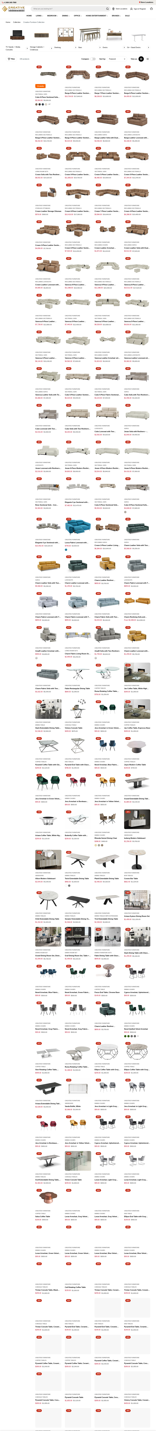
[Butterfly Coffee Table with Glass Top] (78, 819)
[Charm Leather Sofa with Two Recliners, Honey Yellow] (48, 564)
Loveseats (99, 428)
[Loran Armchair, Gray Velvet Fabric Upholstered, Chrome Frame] (78, 1197)
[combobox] (71, 9)
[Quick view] (58, 69)
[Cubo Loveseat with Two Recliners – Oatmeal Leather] (108, 412)
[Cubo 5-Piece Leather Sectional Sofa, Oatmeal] (78, 376)
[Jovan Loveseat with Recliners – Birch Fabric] (48, 449)
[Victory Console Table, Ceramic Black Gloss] (78, 1418)
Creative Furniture (42, 91)
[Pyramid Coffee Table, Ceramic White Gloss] (48, 1344)
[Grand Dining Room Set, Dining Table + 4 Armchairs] (48, 937)
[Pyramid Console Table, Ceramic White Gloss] (137, 1344)
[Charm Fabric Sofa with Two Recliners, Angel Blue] (108, 601)
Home (8, 22)
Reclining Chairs (101, 245)
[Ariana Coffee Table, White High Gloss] (48, 819)
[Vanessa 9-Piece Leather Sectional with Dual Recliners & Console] (108, 266)
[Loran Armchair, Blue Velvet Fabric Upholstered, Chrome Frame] (108, 1234)
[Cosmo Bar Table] (137, 859)
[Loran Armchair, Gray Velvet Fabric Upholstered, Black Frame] (108, 1197)
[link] (17, 38)
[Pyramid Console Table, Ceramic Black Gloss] (108, 1381)
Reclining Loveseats (132, 135)
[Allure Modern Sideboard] (48, 859)
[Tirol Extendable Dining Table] (108, 900)
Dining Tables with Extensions (106, 916)
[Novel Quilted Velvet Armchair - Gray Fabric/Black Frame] (135, 1036)
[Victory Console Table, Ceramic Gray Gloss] (48, 1418)
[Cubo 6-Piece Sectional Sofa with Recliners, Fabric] (137, 486)
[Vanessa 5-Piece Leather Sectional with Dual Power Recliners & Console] (137, 302)
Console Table (70, 725)
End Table (128, 1213)
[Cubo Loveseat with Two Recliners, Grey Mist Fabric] (48, 412)
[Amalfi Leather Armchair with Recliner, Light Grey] (48, 635)
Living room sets (41, 171)
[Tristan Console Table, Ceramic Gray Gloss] (137, 1271)
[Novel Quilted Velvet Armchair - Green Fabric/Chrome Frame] (125, 1036)
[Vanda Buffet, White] (78, 1087)
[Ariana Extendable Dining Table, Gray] (48, 1087)
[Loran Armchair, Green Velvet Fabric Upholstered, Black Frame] (48, 1234)
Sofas (126, 392)
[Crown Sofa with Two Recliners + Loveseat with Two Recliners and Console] (48, 155)
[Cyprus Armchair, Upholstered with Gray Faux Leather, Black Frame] (137, 973)
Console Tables (71, 1177)
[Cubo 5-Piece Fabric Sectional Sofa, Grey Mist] (108, 376)
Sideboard (128, 835)
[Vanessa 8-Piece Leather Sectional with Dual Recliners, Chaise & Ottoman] (137, 266)
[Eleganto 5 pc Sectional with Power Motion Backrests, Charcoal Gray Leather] (48, 526)
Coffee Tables (100, 688)
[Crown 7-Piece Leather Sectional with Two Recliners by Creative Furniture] (108, 192)
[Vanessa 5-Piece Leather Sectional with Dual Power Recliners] (78, 302)
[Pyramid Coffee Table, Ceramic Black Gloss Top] (108, 1344)
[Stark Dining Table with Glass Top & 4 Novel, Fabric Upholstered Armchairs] (137, 937)
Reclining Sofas (101, 135)
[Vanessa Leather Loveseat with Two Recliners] (137, 339)
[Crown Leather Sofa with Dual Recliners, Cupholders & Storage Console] (137, 229)
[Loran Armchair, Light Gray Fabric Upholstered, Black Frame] (108, 1161)
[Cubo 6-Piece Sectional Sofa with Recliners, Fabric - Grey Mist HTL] (125, 512)
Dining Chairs (100, 725)
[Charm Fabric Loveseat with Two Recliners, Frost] (48, 601)
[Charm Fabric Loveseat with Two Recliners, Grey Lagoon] (137, 564)
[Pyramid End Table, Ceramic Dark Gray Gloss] (137, 1308)
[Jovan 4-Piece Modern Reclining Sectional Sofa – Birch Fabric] (108, 449)
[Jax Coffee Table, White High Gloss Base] (137, 672)
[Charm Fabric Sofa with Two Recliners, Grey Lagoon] (48, 672)
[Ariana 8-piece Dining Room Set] (137, 900)
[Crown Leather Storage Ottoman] (48, 192)
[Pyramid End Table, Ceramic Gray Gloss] (108, 1308)
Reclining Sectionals (73, 90)
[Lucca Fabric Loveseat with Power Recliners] (78, 526)
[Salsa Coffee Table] (48, 1197)
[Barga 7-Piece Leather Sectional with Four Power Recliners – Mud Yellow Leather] (108, 74)
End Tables (69, 762)
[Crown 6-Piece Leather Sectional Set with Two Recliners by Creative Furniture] (78, 229)
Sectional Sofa (41, 94)
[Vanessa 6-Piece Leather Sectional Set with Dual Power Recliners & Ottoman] (48, 302)
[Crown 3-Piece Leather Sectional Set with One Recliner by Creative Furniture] (48, 229)
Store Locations (147, 2)
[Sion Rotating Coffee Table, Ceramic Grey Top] (48, 1051)
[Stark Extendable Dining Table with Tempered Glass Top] (48, 709)
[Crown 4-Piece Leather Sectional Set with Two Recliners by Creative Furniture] (137, 192)
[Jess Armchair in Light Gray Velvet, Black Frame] (137, 1087)
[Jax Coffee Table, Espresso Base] (137, 709)
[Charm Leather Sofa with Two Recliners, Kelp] (137, 526)
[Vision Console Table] (78, 1161)
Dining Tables (70, 875)
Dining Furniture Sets (103, 953)
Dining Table (40, 725)
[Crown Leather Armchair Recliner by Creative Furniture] (108, 229)
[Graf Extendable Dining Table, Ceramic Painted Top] (48, 1161)
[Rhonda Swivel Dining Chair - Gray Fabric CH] (99, 845)
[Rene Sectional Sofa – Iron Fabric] (48, 486)
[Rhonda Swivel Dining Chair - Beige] (96, 845)
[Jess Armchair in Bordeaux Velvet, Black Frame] (78, 782)
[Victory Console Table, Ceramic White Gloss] (137, 1381)
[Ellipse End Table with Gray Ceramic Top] (137, 1197)
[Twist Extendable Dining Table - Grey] (69, 885)
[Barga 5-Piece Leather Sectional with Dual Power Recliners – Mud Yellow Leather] (48, 119)
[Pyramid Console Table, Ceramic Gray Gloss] (48, 1381)
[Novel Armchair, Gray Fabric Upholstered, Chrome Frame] (78, 1010)
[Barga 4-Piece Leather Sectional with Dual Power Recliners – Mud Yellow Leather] (78, 119)
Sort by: (102, 59)
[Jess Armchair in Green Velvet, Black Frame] (48, 782)
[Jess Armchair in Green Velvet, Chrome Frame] (108, 709)
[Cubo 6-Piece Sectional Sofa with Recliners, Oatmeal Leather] (108, 486)
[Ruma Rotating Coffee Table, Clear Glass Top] (108, 672)
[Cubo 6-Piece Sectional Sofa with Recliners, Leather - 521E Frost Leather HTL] (46, 104)
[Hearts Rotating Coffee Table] (137, 1418)
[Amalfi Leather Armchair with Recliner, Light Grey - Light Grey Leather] (36, 658)
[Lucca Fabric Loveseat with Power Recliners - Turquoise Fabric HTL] (66, 550)
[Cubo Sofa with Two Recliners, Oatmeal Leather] (78, 412)
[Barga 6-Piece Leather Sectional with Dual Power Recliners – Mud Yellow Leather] (137, 74)
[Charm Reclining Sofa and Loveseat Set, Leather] (137, 601)
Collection (16, 22)
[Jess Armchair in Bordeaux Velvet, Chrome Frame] (48, 1124)
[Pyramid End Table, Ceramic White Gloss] (78, 1308)
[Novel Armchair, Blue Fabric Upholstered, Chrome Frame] (48, 973)
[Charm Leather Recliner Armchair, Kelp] (108, 1010)
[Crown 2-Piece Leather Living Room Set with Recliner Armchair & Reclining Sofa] (108, 526)
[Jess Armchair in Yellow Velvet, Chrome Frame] (78, 1124)
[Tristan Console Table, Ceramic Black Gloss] (48, 1308)
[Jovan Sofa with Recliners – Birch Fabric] (137, 412)
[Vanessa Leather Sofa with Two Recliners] (48, 376)
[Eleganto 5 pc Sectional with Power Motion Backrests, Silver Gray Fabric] (78, 486)
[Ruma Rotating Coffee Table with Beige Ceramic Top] (78, 1051)
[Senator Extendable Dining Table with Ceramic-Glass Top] (78, 900)
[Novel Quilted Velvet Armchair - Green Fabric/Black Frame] (128, 1036)
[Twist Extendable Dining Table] (78, 859)
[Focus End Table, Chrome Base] (108, 973)
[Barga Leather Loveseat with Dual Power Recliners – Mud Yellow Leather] (137, 119)
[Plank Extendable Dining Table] (108, 859)
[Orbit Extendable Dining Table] (48, 900)
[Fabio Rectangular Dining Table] (78, 672)
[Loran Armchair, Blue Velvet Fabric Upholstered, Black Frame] (137, 1234)
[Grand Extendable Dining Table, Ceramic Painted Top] (137, 782)
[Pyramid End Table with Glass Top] (78, 746)
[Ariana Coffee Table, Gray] (108, 1418)
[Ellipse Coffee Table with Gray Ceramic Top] (137, 1051)
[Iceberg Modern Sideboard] (137, 819)
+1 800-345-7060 (10, 2)
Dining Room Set (41, 953)
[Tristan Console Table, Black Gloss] (48, 1271)
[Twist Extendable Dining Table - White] (66, 885)
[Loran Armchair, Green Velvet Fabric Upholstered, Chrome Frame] (78, 1234)
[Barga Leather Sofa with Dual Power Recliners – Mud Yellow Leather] (108, 119)
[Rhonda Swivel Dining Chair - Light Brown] (102, 845)
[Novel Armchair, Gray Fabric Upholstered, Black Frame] (48, 1010)
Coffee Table (100, 989)
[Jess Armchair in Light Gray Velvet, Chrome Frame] (108, 1087)
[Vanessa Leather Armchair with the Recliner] (108, 339)
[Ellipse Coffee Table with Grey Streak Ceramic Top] (108, 1051)
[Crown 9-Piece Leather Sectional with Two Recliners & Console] (78, 155)
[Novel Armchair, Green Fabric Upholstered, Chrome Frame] (78, 973)
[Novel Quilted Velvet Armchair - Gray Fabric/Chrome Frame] (132, 1036)
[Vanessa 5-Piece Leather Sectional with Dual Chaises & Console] (108, 302)
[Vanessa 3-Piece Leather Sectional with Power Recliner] (78, 339)
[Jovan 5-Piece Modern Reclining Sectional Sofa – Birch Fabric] (137, 449)
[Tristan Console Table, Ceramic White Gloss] (108, 1271)
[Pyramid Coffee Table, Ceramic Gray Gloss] (78, 1344)
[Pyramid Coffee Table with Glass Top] (48, 746)
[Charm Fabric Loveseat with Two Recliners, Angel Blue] (78, 601)
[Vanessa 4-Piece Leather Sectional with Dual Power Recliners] (48, 339)
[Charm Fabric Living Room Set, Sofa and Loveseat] (78, 635)
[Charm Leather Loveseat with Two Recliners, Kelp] (78, 564)
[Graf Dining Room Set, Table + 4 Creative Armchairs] (78, 937)
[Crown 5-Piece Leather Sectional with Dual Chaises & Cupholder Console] (108, 155)
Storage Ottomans (42, 208)
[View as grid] (141, 59)
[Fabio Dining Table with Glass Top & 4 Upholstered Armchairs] (108, 937)
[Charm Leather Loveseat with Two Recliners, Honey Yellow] (137, 635)
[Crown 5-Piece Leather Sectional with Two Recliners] (137, 155)
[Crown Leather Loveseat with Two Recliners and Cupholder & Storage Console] (48, 266)
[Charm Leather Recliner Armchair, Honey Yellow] (108, 564)
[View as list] (147, 59)
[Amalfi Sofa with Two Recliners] (108, 635)
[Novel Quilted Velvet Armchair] (137, 1010)
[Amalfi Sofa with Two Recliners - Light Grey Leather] (96, 658)
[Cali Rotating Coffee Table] (78, 1271)
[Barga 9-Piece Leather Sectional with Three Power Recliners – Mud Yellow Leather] (78, 74)
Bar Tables (128, 875)
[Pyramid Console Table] (78, 1381)
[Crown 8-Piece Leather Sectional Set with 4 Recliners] (78, 192)
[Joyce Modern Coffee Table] (137, 746)
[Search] (107, 8)
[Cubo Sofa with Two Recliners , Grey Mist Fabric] (137, 376)
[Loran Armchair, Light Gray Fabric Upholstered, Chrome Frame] (137, 1161)
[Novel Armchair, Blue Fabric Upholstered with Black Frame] (108, 746)
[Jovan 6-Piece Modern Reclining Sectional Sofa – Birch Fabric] (78, 449)
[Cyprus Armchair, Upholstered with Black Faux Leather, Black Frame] (108, 1124)
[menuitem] (29, 16)
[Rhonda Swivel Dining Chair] (108, 819)
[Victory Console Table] (78, 709)
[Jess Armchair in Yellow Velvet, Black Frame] (108, 782)
